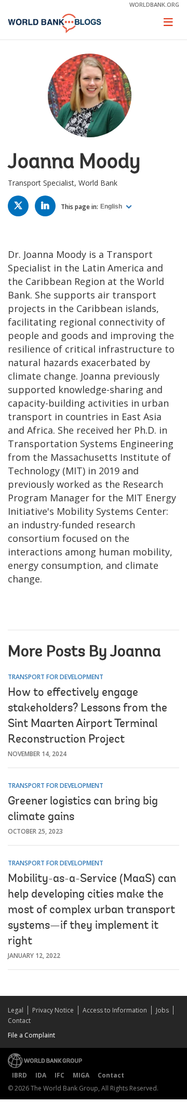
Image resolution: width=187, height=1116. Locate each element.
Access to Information (115, 1010)
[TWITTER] (21, 207)
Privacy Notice (53, 1010)
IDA (40, 1075)
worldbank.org (154, 4)
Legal (15, 1010)
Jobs (162, 1010)
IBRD (19, 1075)
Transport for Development (55, 676)
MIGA (81, 1075)
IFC (59, 1075)
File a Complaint (31, 1035)
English (112, 206)
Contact (19, 1020)
